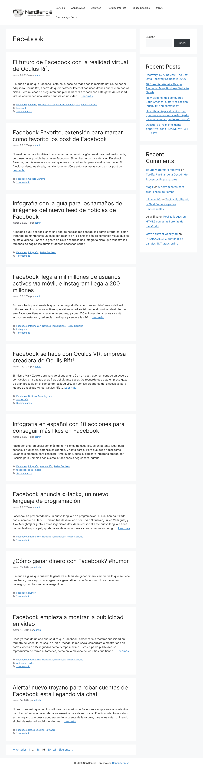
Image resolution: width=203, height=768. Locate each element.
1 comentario (23, 182)
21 (55, 749)
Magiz (150, 187)
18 (38, 749)
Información (34, 325)
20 (49, 749)
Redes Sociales (141, 7)
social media (34, 469)
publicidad (21, 663)
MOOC (159, 7)
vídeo (31, 663)
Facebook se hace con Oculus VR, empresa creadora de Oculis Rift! (69, 357)
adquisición (22, 399)
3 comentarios (24, 403)
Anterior (19, 749)
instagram (21, 329)
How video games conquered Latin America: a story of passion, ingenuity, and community (167, 101)
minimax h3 (153, 199)
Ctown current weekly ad (162, 233)
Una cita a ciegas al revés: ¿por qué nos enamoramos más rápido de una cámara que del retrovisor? (168, 115)
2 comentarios (24, 111)
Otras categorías (65, 17)
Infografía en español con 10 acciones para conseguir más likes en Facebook (68, 427)
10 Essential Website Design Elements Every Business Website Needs (167, 88)
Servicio (60, 7)
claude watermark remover (163, 169)
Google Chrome (36, 178)
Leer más (87, 96)
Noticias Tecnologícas (68, 104)
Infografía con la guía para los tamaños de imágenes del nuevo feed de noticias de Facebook (67, 210)
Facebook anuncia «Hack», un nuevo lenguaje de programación (60, 497)
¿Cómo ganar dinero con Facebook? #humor (71, 561)
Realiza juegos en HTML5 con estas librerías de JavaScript (166, 221)
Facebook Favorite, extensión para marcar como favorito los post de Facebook (68, 135)
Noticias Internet (117, 7)
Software (50, 729)
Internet (32, 104)
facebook (21, 108)
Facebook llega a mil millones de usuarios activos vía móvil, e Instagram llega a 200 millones (67, 283)
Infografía (33, 252)
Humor (32, 592)
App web (96, 7)
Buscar (150, 36)
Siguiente (66, 749)
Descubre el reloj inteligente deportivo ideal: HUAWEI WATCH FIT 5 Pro (167, 128)
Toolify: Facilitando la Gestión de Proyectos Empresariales (167, 204)
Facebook (21, 104)
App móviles (78, 7)
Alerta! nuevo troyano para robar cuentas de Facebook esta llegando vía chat (70, 690)
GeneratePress (120, 763)
